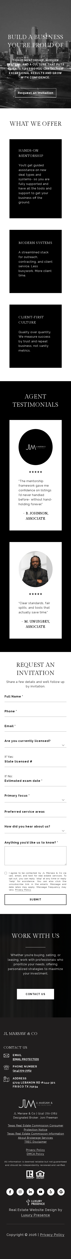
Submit (36, 899)
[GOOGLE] (61, 1191)
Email (9, 726)
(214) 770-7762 (22, 1070)
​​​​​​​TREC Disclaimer (35, 1141)
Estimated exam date (22, 781)
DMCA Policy (35, 1153)
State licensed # (18, 761)
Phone (10, 711)
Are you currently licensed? (28, 741)
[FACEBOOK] (10, 1191)
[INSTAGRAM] (20, 1191)
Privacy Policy (23, 890)
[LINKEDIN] (30, 1191)
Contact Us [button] (35, 994)
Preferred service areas (25, 811)
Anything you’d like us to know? (30, 842)
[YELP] (50, 1191)
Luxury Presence (35, 1215)
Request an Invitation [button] (35, 93)
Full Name (13, 696)
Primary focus (16, 795)
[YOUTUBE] (40, 1191)
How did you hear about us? (27, 826)
